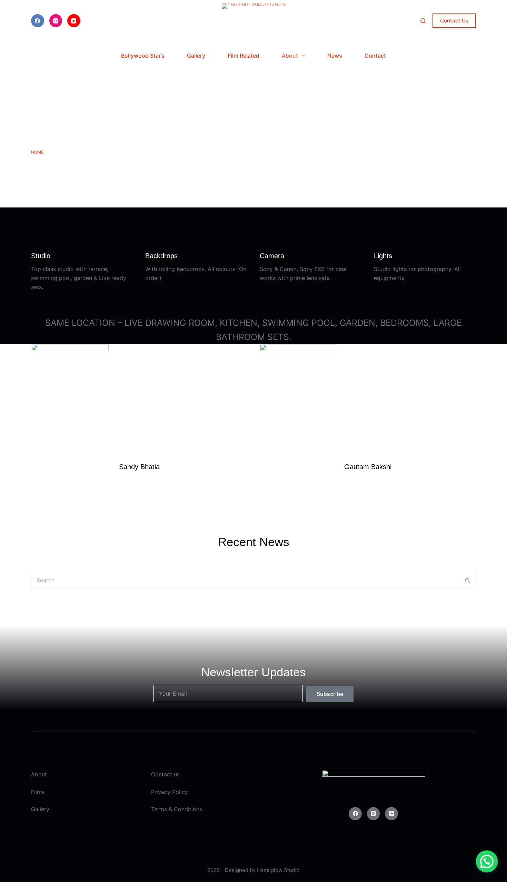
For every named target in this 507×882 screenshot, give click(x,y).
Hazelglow (269, 870)
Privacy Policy (169, 791)
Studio (292, 870)
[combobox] (245, 580)
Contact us (165, 774)
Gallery (196, 55)
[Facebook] (37, 20)
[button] (487, 862)
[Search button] (467, 580)
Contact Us (454, 20)
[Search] (423, 20)
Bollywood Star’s (143, 55)
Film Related (243, 55)
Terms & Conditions (176, 809)
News (334, 55)
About (290, 55)
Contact (375, 55)
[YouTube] (73, 20)
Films (37, 791)
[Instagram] (55, 20)
